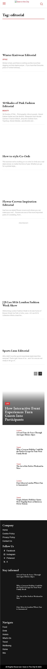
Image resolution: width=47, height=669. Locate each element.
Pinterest (11, 558)
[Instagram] (4, 554)
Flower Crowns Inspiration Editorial (19, 203)
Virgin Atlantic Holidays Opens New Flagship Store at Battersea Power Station (29, 501)
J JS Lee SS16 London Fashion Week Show (21, 303)
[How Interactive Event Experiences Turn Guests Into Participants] (23, 397)
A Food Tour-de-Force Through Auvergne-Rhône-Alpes (29, 433)
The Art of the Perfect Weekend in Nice (29, 467)
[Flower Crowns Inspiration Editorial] (23, 185)
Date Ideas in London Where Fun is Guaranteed (29, 484)
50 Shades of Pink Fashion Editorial (19, 104)
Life (7, 403)
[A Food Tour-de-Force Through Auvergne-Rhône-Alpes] (9, 435)
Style (5, 59)
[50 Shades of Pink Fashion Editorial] (23, 86)
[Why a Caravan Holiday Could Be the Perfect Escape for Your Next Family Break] (9, 452)
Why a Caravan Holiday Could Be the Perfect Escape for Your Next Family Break (29, 451)
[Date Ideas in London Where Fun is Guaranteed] (9, 485)
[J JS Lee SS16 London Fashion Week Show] (23, 286)
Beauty (6, 111)
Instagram (11, 554)
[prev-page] (35, 374)
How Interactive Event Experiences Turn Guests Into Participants (22, 414)
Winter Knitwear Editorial (19, 55)
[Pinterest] (4, 558)
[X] (4, 562)
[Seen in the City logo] (23, 3)
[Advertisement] (23, 247)
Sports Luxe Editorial (16, 350)
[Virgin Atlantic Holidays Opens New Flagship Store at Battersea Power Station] (9, 502)
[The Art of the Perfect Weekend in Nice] (9, 468)
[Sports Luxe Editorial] (23, 334)
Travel (19, 447)
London (19, 430)
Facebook (11, 551)
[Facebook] (4, 551)
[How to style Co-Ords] (23, 140)
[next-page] (40, 374)
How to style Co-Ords (16, 156)
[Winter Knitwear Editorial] (23, 39)
